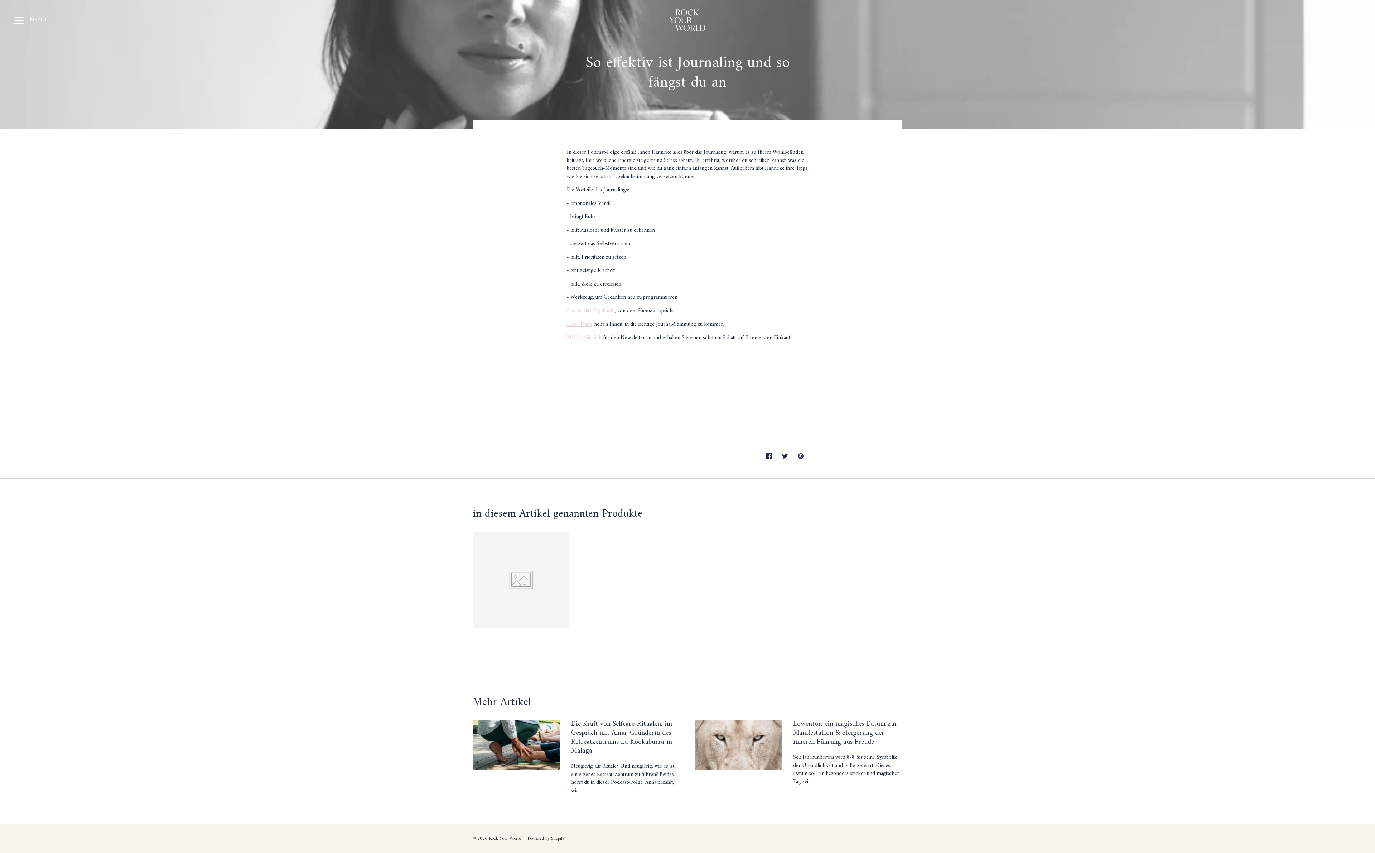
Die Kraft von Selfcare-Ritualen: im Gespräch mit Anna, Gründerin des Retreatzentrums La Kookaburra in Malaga (621, 737)
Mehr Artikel (502, 702)
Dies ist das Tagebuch (590, 311)
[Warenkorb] (1356, 20)
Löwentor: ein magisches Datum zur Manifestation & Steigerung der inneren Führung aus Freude (845, 733)
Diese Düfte (580, 324)
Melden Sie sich (584, 338)
